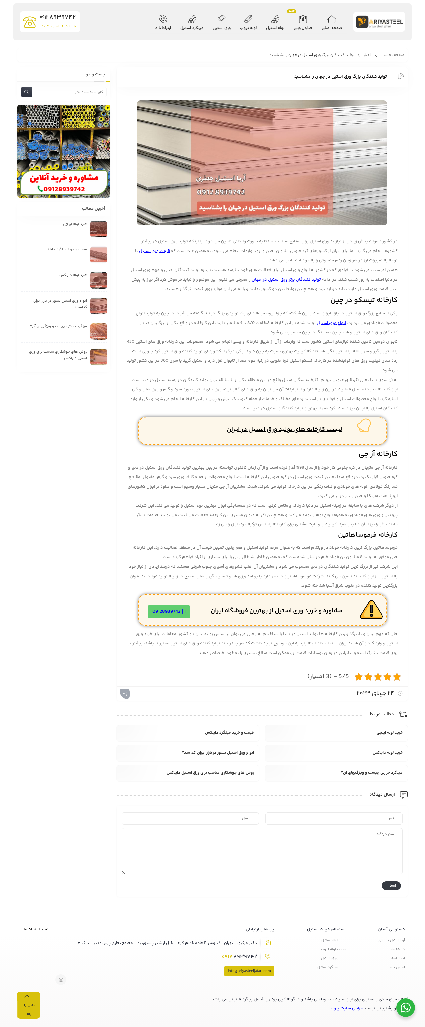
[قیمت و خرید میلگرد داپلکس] (98, 254)
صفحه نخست (393, 55)
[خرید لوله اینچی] (98, 229)
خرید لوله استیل (333, 940)
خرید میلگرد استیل (331, 967)
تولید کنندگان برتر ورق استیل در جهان (286, 279)
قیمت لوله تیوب (333, 949)
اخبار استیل (396, 958)
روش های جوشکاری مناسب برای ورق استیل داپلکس (210, 773)
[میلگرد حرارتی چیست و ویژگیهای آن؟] (98, 331)
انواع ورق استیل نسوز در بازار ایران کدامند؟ (218, 753)
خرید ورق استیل (333, 958)
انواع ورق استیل (331, 323)
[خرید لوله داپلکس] (98, 280)
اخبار (367, 55)
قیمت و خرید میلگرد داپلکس (229, 733)
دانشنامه (398, 949)
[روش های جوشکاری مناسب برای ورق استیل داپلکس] (98, 357)
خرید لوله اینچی (390, 733)
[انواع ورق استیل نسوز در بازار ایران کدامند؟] (98, 306)
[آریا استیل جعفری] (379, 23)
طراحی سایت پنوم (346, 1008)
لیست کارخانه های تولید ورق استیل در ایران (284, 429)
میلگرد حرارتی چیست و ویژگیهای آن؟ (372, 773)
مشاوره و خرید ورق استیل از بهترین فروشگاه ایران (276, 611)
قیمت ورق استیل (154, 251)
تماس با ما (397, 967)
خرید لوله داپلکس (388, 753)
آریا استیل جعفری (391, 940)
